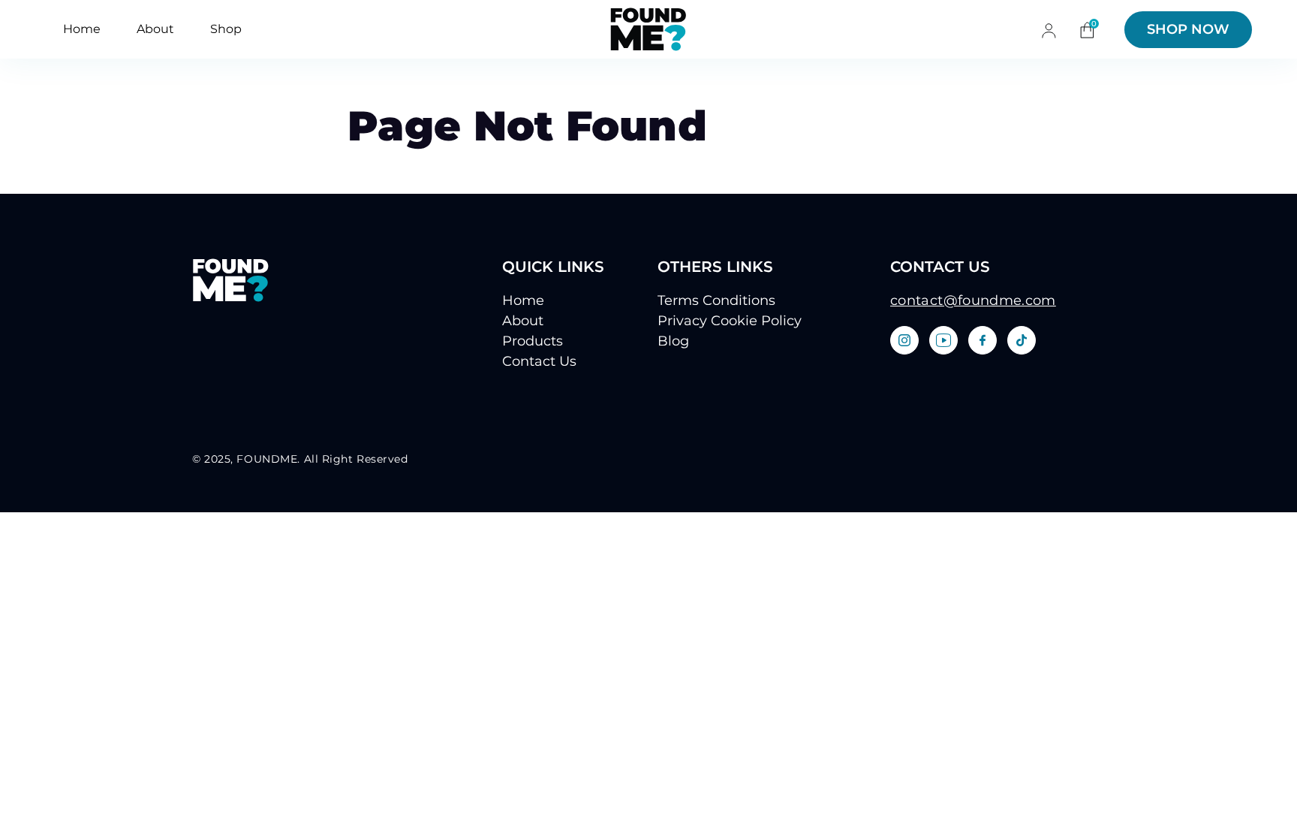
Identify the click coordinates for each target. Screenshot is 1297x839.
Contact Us (539, 361)
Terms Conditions (716, 300)
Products (532, 341)
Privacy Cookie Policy (730, 320)
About (155, 29)
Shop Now (1188, 29)
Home (82, 29)
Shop (226, 29)
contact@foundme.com (973, 300)
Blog (673, 341)
